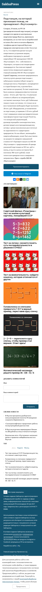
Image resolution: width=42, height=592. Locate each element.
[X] (21, 179)
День (14, 448)
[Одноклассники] (17, 179)
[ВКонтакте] (14, 179)
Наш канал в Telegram (22, 174)
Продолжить (21, 586)
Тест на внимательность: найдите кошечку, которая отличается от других (21, 277)
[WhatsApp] (24, 179)
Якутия (6, 15)
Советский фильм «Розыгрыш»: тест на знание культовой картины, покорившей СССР (20, 213)
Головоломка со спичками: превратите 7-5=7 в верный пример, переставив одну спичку (21, 309)
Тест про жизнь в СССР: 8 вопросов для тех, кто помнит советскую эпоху (21, 454)
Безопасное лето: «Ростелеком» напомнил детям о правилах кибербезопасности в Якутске (21, 437)
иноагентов (17, 534)
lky (18, 546)
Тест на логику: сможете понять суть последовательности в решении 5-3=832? (20, 245)
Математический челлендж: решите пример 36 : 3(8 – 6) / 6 (19, 371)
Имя (5, 383)
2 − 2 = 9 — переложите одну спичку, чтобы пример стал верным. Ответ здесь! (18, 340)
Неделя (20, 448)
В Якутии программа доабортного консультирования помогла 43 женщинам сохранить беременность (21, 418)
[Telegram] (27, 179)
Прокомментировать (21, 167)
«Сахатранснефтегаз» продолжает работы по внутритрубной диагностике (21, 424)
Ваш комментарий (11, 392)
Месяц (26, 448)
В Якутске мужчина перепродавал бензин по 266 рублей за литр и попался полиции (21, 430)
